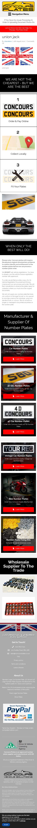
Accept (6, 824)
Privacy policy (18, 660)
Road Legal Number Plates (18, 693)
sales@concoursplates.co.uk (20, 653)
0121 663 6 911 (20, 647)
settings (22, 821)
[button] (18, 359)
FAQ (18, 656)
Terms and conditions (18, 664)
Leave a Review (18, 667)
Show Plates (18, 697)
